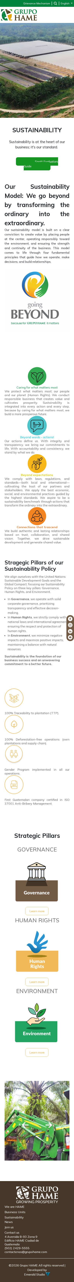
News (9, 1222)
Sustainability (14, 1217)
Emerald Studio (34, 1274)
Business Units (15, 1212)
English (65, 3)
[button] (25, 1125)
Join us (9, 1227)
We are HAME (14, 1207)
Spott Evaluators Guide (41, 164)
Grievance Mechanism (36, 3)
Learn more (37, 911)
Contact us (12, 1232)
